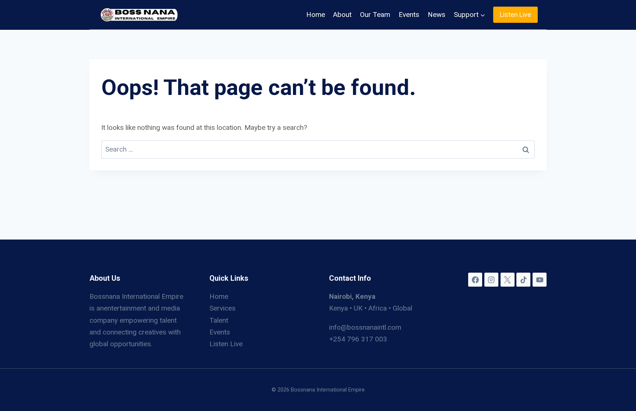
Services (222, 308)
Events (409, 14)
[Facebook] (475, 280)
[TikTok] (523, 280)
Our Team (375, 14)
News (436, 14)
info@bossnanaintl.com (365, 327)
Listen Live (515, 14)
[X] (508, 280)
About (342, 14)
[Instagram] (491, 280)
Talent (218, 320)
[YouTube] (540, 280)
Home (315, 14)
